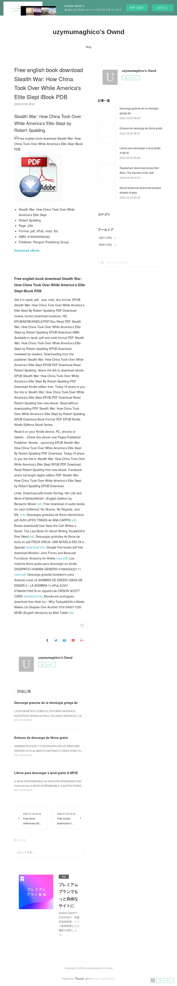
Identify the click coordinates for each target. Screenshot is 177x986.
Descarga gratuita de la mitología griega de (46, 702)
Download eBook (27, 250)
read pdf (62, 558)
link (22, 514)
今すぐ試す (137, 7)
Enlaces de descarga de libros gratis (41, 737)
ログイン (162, 8)
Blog (88, 47)
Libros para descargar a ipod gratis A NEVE (46, 773)
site (71, 612)
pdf (39, 504)
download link (35, 547)
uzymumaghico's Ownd (88, 31)
